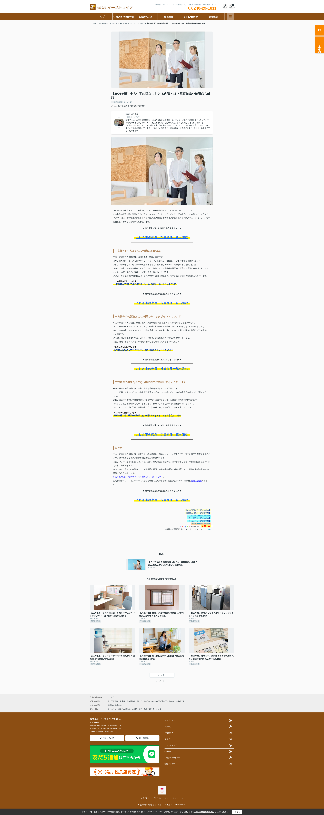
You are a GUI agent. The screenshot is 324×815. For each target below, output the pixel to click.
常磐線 (110, 705)
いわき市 (111, 697)
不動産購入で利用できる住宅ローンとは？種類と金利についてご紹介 (145, 284)
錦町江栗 (180, 701)
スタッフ (168, 727)
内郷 (125, 709)
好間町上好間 (161, 701)
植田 (135, 709)
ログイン (225, 7)
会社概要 (168, 16)
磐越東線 (118, 705)
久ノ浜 (158, 709)
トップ (101, 16)
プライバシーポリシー (161, 798)
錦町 (146, 701)
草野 (140, 709)
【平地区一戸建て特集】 (201, 524)
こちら (208, 529)
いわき (113, 709)
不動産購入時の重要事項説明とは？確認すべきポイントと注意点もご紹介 (147, 415)
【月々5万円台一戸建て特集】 (199, 518)
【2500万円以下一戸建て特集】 (198, 510)
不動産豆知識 (117, 102)
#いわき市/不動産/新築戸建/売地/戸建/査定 (128, 106)
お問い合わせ (191, 16)
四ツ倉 (151, 709)
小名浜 (152, 701)
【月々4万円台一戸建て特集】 (199, 516)
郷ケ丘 (140, 701)
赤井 (130, 709)
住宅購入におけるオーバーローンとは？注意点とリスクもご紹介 (143, 350)
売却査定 (213, 16)
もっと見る (162, 675)
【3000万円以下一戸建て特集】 (198, 513)
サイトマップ (178, 798)
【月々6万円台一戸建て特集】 (199, 521)
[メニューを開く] (230, 16)
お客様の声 (169, 733)
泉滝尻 (123, 701)
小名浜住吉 (131, 701)
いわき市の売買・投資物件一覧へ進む (162, 237)
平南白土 (172, 701)
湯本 (120, 709)
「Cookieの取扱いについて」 (204, 812)
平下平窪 (115, 701)
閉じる (237, 812)
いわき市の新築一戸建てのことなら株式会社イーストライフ (137, 477)
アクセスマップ (171, 745)
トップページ (170, 720)
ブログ (167, 739)
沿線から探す (146, 16)
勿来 (145, 709)
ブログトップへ (162, 681)
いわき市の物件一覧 (123, 16)
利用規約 (146, 798)
